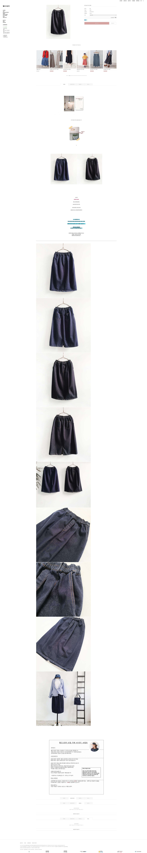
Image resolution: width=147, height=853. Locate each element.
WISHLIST (112, 23)
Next (114, 60)
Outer (4, 10)
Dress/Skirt (5, 14)
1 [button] (66, 75)
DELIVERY (5, 36)
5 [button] (70, 75)
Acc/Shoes (5, 15)
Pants (4, 13)
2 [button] (67, 75)
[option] (43, 61)
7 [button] (72, 75)
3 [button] (68, 75)
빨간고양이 (6, 6)
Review (4, 22)
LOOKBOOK (5, 24)
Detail (64, 84)
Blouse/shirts (6, 12)
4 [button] (69, 75)
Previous (39, 60)
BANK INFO (5, 35)
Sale (4, 16)
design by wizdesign (38, 849)
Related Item (72, 84)
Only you (5, 17)
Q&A (4, 21)
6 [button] (71, 75)
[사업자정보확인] (65, 846)
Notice (4, 20)
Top (3, 11)
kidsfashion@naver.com (37, 846)
